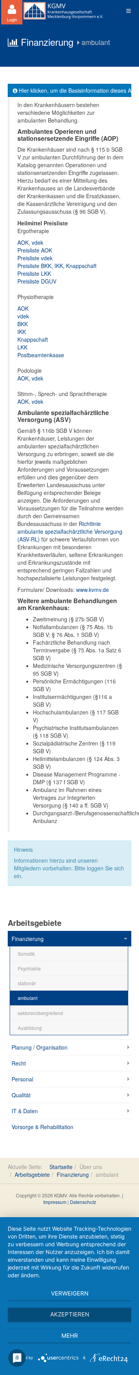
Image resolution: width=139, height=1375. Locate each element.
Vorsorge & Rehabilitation (42, 1127)
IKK (21, 332)
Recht (19, 1063)
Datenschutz (83, 1202)
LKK (22, 347)
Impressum (54, 1202)
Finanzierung (28, 939)
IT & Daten (25, 1111)
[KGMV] (63, 10)
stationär (27, 983)
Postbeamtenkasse (40, 355)
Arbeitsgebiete (32, 1174)
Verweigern (69, 1293)
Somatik (26, 953)
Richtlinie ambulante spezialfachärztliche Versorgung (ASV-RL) (69, 531)
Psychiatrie (29, 968)
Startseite (61, 1167)
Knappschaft (32, 339)
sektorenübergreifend (40, 1013)
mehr (69, 1335)
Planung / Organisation (40, 1047)
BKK (22, 324)
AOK (23, 242)
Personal (22, 1079)
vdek (37, 242)
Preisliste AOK (34, 250)
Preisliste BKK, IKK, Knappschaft (57, 266)
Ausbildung (30, 1027)
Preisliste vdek (35, 258)
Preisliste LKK (34, 273)
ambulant (27, 997)
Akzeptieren (69, 1314)
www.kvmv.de (92, 589)
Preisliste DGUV (36, 281)
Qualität (21, 1095)
